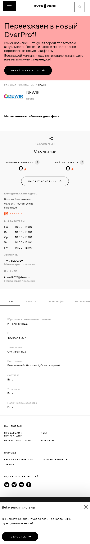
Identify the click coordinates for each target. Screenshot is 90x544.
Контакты (47, 440)
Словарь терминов (54, 459)
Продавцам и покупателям (13, 434)
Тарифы (9, 464)
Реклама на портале (18, 459)
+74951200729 (13, 260)
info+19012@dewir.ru (17, 277)
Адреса (31, 301)
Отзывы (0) (56, 301)
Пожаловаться (45, 144)
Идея (44, 433)
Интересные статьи (17, 440)
